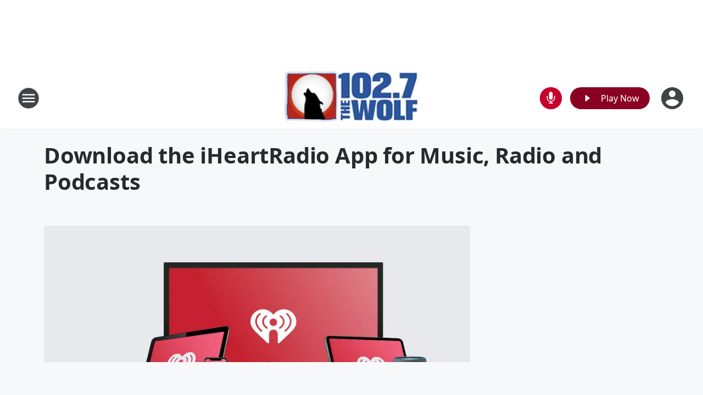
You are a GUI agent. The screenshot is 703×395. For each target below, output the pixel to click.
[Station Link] (351, 98)
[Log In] (673, 98)
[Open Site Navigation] (29, 98)
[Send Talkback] (551, 98)
